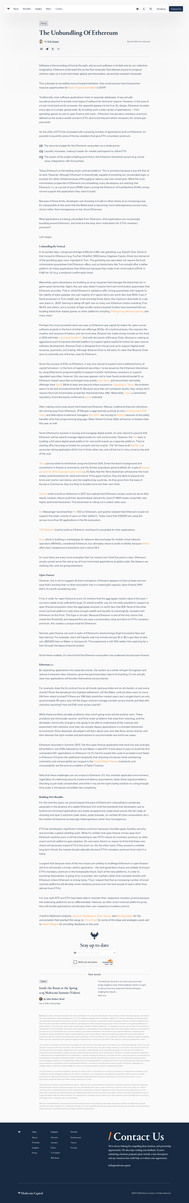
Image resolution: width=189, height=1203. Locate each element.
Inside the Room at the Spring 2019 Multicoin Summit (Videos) (94, 995)
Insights (35, 1147)
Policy (34, 1152)
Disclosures (76, 1137)
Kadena (120, 415)
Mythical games (134, 311)
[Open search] (150, 9)
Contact (54, 1137)
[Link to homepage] (8, 9)
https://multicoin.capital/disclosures (53, 1108)
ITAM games (117, 311)
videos (43, 981)
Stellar (145, 544)
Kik (41, 512)
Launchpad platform (70, 338)
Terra (42, 463)
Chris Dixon (90, 920)
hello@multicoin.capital (119, 1165)
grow (88, 397)
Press (53, 1147)
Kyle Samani (53, 41)
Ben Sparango (124, 916)
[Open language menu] (137, 9)
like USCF (94, 415)
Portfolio (36, 1142)
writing (43, 23)
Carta (127, 393)
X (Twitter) (55, 1152)
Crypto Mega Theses (105, 761)
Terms (73, 1142)
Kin (75, 512)
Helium (43, 494)
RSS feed (55, 1157)
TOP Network (46, 530)
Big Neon (136, 445)
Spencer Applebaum (84, 916)
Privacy (74, 1147)
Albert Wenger (50, 924)
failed (59, 385)
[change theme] (144, 9)
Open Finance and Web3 (82, 88)
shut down (103, 380)
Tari (135, 437)
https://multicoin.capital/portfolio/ (88, 1060)
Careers (54, 1142)
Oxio (41, 539)
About (34, 1137)
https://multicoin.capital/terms (82, 1108)
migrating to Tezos (123, 385)
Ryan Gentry (104, 916)
